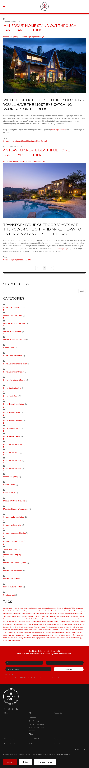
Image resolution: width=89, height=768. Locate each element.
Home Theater (19, 635)
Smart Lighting (28, 141)
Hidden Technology (72, 616)
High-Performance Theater (41, 635)
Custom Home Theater (65, 624)
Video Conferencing (20, 608)
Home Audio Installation (12, 356)
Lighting (42, 616)
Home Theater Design (11, 436)
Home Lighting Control (12, 388)
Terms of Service (51, 678)
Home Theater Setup (11, 452)
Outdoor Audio (8, 638)
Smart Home (19, 629)
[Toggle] (3, 310)
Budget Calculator (36, 724)
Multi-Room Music (29, 638)
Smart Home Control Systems (14, 563)
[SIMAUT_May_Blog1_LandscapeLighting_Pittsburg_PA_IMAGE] (44, 65)
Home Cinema (17, 611)
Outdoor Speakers (45, 611)
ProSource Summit (59, 638)
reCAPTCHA (10, 674)
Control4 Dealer (50, 632)
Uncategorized (9, 595)
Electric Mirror (68, 611)
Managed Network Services (14, 501)
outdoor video (42, 629)
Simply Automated (10, 549)
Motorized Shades (33, 608)
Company (33, 718)
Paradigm (35, 611)
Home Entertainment (76, 627)
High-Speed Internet (19, 624)
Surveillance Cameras (76, 629)
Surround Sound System (12, 587)
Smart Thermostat (9, 632)
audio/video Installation (12, 307)
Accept (10, 762)
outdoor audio (60, 632)
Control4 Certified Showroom (12, 640)
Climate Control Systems (13, 315)
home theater (41, 621)
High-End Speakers (57, 611)
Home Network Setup (11, 412)
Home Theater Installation (13, 444)
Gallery (32, 744)
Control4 (14, 621)
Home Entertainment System (14, 380)
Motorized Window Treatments (15, 509)
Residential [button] (58, 713)
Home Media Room (11, 396)
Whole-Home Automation (73, 632)
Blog (31, 734)
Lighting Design (9, 493)
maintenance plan (32, 624)
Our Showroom (8, 608)
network (41, 624)
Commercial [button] (9, 739)
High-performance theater (44, 638)
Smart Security (18, 638)
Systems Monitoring (9, 616)
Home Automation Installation (15, 364)
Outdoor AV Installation (12, 525)
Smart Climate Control (29, 619)
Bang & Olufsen (35, 739)
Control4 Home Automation (14, 323)
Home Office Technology (75, 635)
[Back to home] (44, 6)
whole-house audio (15, 619)
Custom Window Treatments (14, 339)
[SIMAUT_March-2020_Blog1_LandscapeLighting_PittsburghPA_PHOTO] (44, 190)
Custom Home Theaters (12, 331)
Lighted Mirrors (9, 485)
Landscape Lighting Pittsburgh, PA (32, 37)
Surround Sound (78, 624)
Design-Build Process (30, 629)
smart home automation (11, 613)
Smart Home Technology (74, 638)
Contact (57, 744)
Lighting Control (40, 141)
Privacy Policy (40, 678)
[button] (4, 6)
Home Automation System (13, 372)
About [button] (31, 713)
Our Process (34, 721)
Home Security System (12, 428)
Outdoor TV (28, 635)
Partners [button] (57, 739)
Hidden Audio (8, 348)
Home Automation (53, 629)
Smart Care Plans (11, 744)
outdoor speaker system (27, 613)
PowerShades (7, 611)
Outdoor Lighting (10, 260)
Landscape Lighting (10, 37)
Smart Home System (72, 621)
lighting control (27, 611)
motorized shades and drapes (34, 632)
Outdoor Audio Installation (13, 517)
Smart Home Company (12, 554)
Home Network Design (46, 608)
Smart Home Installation (13, 571)
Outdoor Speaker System (13, 541)
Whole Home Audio (60, 608)
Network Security (9, 635)
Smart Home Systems (11, 579)
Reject (25, 762)
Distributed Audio (9, 629)
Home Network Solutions (13, 420)
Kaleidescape (35, 616)
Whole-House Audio (51, 624)
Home (6, 713)
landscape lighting (58, 130)
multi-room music (67, 619)
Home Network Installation (14, 404)
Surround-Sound (8, 627)
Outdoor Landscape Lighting (14, 533)
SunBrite (33, 621)
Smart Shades (64, 629)
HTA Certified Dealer (37, 728)
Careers (32, 731)
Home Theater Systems (12, 460)
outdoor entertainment (61, 627)
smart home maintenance (58, 635)
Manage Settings (45, 762)
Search (82, 291)
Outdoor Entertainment (12, 141)
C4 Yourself (50, 621)
